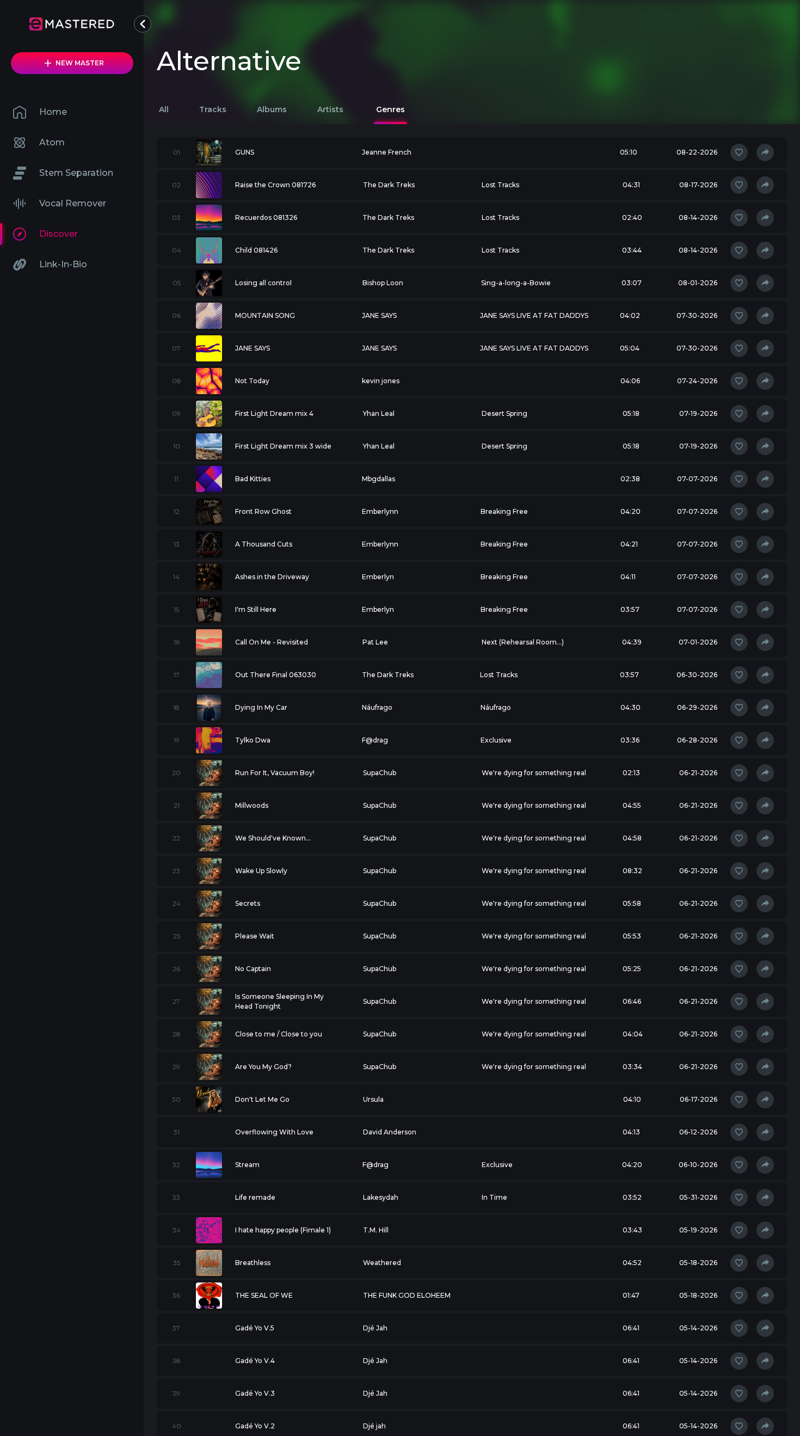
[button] (142, 24)
